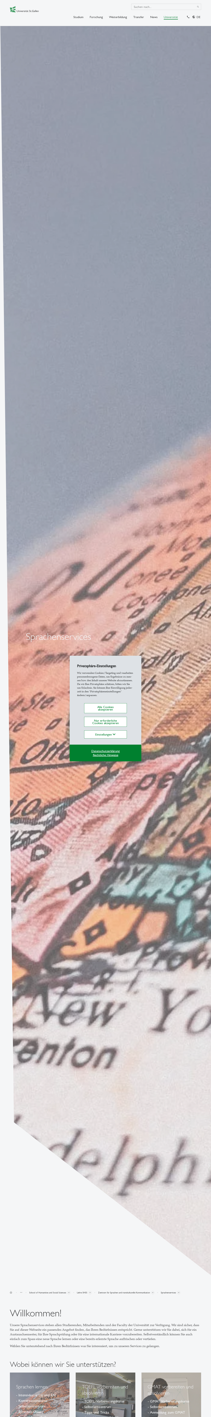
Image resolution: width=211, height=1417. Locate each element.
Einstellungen (104, 734)
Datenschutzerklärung (105, 751)
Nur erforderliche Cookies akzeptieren (105, 722)
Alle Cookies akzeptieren (105, 708)
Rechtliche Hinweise (105, 755)
